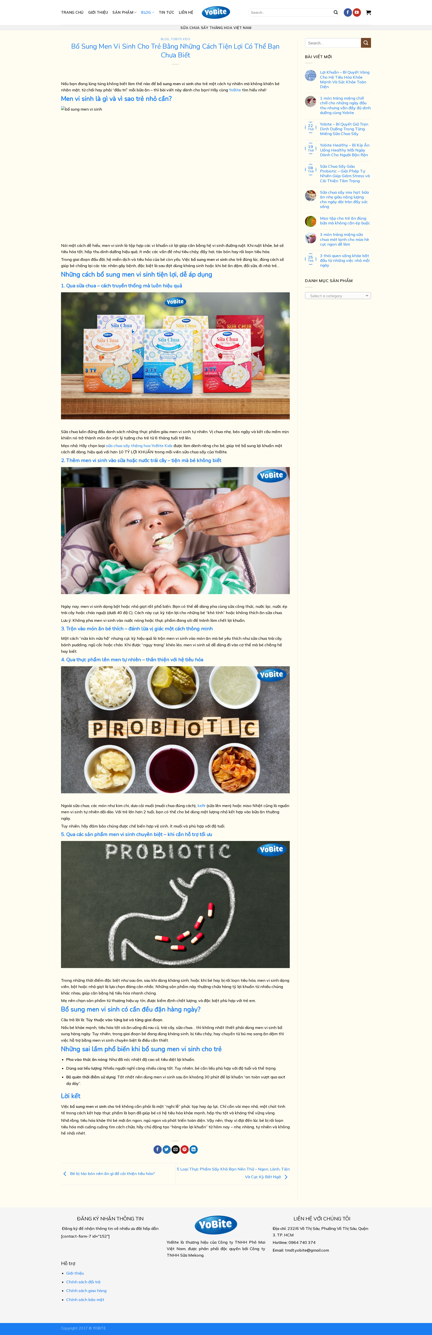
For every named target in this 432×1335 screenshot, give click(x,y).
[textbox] (337, 295)
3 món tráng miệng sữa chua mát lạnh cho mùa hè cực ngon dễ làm (344, 239)
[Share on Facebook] (158, 1149)
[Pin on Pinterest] (184, 1149)
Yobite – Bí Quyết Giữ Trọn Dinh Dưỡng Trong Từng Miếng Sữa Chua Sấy (344, 129)
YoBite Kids (180, 39)
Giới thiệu (98, 12)
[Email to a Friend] (176, 1149)
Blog (146, 12)
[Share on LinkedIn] (194, 1149)
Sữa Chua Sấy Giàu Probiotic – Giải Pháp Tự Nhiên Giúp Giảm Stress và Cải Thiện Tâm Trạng (345, 173)
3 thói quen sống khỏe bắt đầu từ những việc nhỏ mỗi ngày (345, 260)
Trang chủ (72, 12)
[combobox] (338, 295)
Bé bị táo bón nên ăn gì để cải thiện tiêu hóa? (112, 1173)
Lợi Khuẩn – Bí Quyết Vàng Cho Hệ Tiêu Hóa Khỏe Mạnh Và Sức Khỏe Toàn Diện (345, 79)
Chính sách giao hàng (86, 1290)
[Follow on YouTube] (357, 12)
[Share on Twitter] (166, 1149)
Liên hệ (186, 12)
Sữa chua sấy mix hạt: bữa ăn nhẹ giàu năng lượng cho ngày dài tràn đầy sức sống (344, 199)
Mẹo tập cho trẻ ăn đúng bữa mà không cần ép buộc (345, 220)
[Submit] (336, 12)
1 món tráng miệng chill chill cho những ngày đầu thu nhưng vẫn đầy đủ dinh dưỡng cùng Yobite (345, 105)
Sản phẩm (122, 12)
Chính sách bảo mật (85, 1299)
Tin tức (166, 12)
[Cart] (368, 12)
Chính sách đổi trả (83, 1281)
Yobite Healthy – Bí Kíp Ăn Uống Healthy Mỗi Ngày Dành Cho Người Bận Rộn (345, 150)
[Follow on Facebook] (348, 12)
